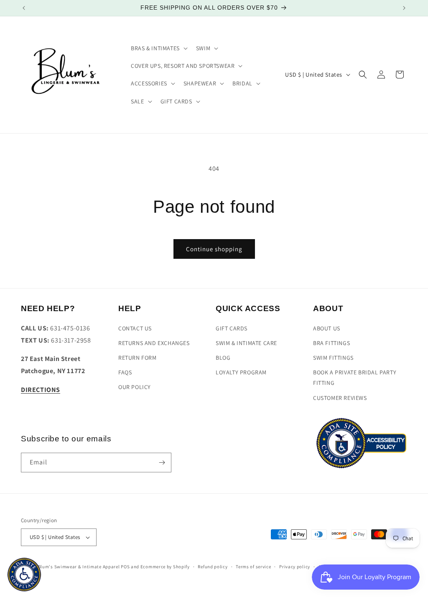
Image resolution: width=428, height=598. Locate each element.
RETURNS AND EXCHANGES (154, 343)
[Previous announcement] (24, 8)
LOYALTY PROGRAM (241, 372)
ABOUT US (326, 328)
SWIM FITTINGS (333, 357)
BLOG (223, 357)
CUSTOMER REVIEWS (340, 398)
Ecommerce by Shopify (165, 567)
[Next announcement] (404, 8)
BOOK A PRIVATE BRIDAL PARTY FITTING (354, 378)
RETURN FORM (137, 357)
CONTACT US (135, 328)
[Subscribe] (162, 462)
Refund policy (212, 567)
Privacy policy (294, 567)
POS (125, 567)
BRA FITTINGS (331, 343)
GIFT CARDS (231, 328)
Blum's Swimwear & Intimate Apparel (79, 567)
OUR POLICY (134, 387)
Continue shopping (214, 249)
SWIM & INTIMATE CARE (246, 343)
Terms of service (253, 567)
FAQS (125, 372)
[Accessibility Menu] (24, 574)
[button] (158, 48)
